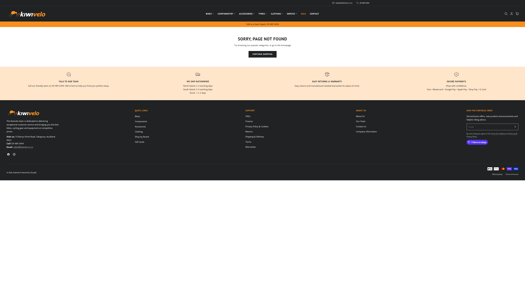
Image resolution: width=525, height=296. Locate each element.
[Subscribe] (515, 126)
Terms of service (512, 174)
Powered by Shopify (28, 172)
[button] (506, 13)
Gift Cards (139, 141)
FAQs (247, 116)
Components (141, 121)
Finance (249, 121)
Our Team (360, 121)
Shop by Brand (142, 136)
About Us (360, 116)
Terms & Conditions (498, 134)
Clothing (139, 131)
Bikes (137, 116)
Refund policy (497, 174)
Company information (366, 131)
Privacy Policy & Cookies (256, 126)
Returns (249, 131)
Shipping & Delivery (254, 136)
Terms (248, 141)
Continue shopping (263, 54)
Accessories (140, 126)
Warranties (250, 147)
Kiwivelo (16, 172)
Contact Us (361, 126)
